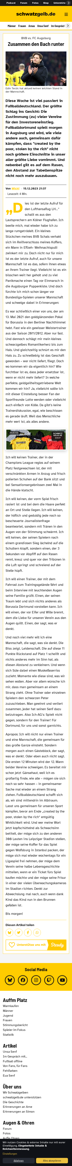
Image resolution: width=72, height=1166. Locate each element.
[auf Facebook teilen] (28, 932)
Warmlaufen (11, 1006)
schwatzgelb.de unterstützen (22, 1097)
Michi (15, 188)
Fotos (35, 2)
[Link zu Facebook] (23, 980)
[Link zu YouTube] (62, 980)
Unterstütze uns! (63, 2)
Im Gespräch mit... (15, 1056)
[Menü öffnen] (66, 14)
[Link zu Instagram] (36, 980)
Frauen (22, 26)
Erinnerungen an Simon (19, 1112)
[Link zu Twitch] (49, 980)
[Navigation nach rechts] (67, 26)
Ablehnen (19, 1160)
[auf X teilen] (18, 932)
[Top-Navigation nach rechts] (68, 3)
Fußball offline (12, 1061)
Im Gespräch (58, 26)
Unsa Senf (43, 26)
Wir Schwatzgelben (15, 1092)
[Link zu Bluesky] (10, 980)
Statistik (8, 1035)
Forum (23, 2)
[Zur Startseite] (36, 14)
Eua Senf (9, 1076)
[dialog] (36, 1152)
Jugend (8, 1016)
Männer (12, 26)
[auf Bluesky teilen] (9, 932)
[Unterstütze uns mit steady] (36, 945)
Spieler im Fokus (14, 1030)
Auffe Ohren (11, 1138)
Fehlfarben (10, 1071)
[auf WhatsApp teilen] (37, 932)
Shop (46, 2)
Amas (31, 26)
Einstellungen (10, 1153)
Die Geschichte (13, 1102)
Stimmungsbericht (15, 1025)
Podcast (11, 2)
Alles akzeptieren (52, 1160)
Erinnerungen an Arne (17, 1107)
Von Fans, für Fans (15, 1066)
